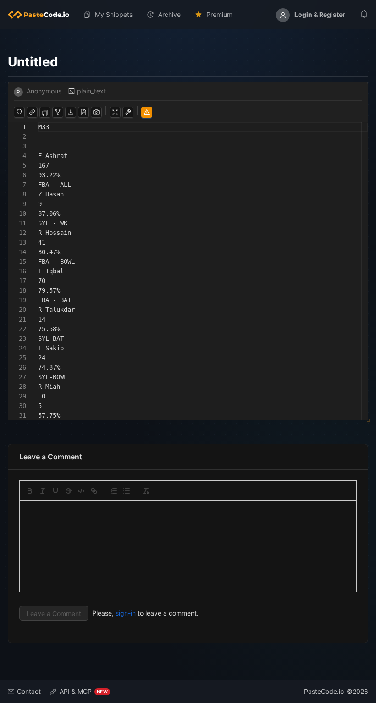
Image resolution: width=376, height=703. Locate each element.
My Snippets (114, 14)
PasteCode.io (324, 691)
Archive (169, 14)
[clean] (146, 490)
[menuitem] (42, 14)
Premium (219, 14)
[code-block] (81, 490)
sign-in (126, 613)
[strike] (68, 490)
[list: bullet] (126, 490)
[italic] (42, 490)
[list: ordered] (113, 490)
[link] (94, 490)
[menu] (188, 14)
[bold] (29, 490)
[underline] (55, 490)
